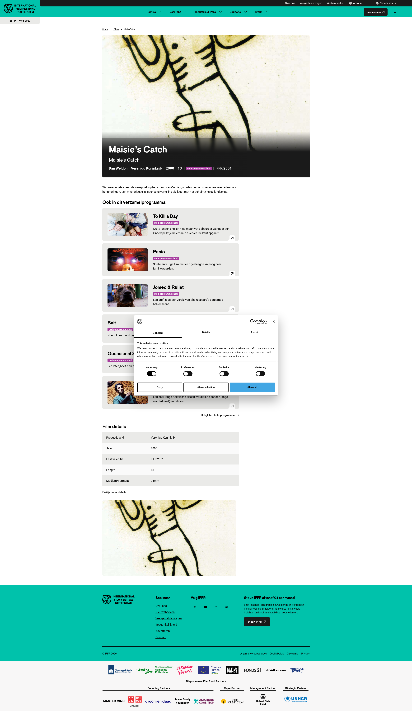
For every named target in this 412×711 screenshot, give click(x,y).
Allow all (252, 387)
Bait (112, 323)
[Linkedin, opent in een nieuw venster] (227, 607)
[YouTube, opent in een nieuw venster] (205, 607)
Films (116, 29)
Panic (159, 251)
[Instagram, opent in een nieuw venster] (195, 607)
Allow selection (206, 387)
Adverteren (162, 631)
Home (105, 29)
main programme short (199, 168)
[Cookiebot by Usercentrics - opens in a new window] (253, 321)
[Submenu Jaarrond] (186, 12)
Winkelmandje (335, 3)
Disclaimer (293, 653)
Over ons (290, 3)
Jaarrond (175, 12)
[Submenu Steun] (267, 12)
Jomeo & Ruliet (168, 287)
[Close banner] (274, 321)
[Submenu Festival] (161, 12)
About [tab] (254, 332)
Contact (160, 637)
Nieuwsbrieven (165, 612)
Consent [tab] (158, 332)
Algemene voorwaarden (253, 653)
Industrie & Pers (205, 12)
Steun (258, 12)
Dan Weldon (118, 168)
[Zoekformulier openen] (395, 12)
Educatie (235, 12)
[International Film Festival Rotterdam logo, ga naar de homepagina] (20, 8)
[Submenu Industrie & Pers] (220, 12)
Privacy (305, 653)
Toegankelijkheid (166, 624)
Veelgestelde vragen (311, 3)
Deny (160, 387)
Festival (151, 12)
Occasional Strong (127, 353)
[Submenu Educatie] (246, 12)
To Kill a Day (165, 216)
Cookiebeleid (277, 653)
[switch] (187, 373)
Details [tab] (206, 332)
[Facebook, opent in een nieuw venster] (216, 607)
